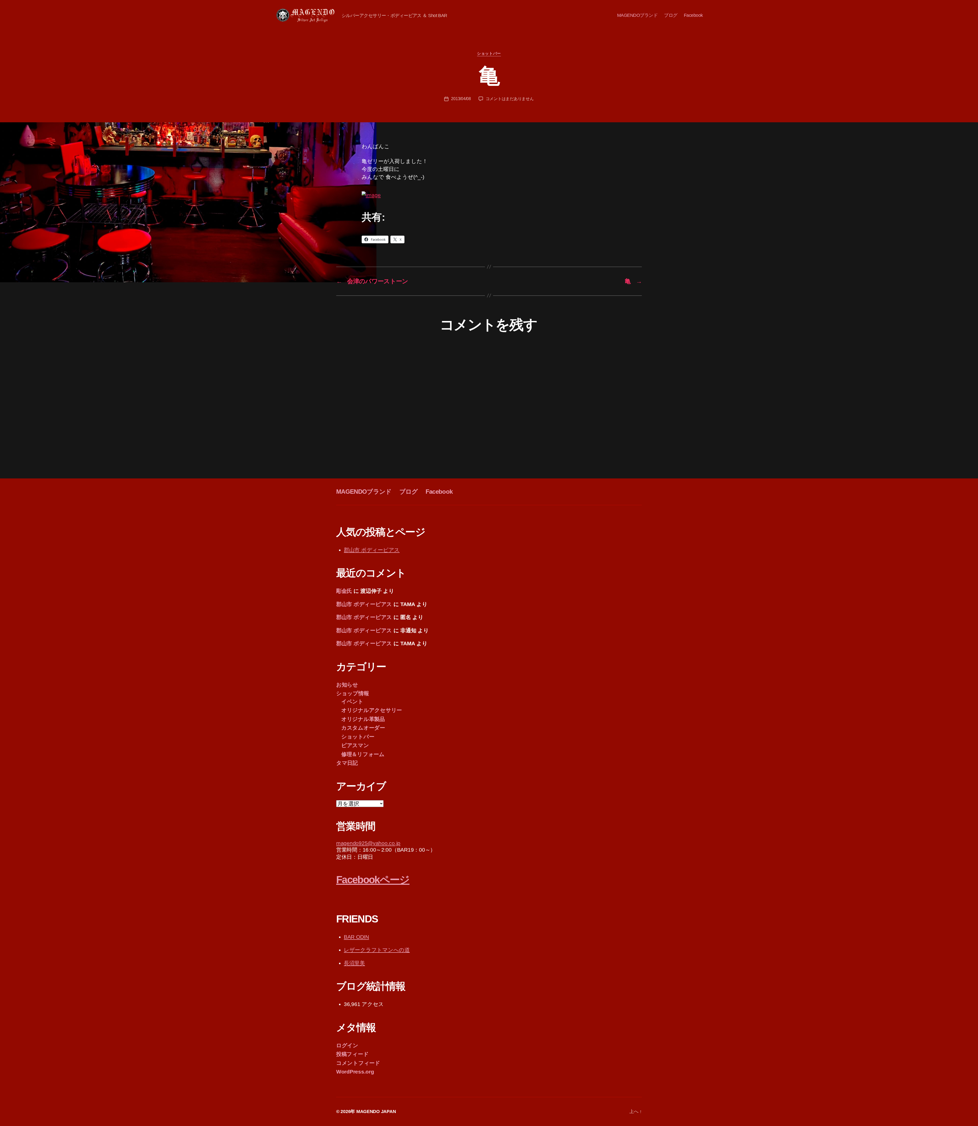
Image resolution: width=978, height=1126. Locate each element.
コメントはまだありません (510, 99)
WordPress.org (355, 1072)
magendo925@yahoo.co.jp (368, 843)
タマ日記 (347, 763)
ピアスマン (355, 745)
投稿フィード (352, 1054)
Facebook (693, 15)
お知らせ (347, 685)
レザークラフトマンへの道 (377, 950)
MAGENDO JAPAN (376, 1111)
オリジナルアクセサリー (371, 710)
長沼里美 (354, 963)
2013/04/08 (461, 99)
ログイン (347, 1045)
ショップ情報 (352, 693)
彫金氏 (344, 591)
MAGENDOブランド (637, 15)
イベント (352, 701)
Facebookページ (373, 879)
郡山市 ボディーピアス (372, 550)
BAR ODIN (356, 937)
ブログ (670, 15)
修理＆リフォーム (363, 754)
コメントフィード (358, 1063)
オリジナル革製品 (363, 719)
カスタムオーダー (363, 728)
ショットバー (489, 53)
